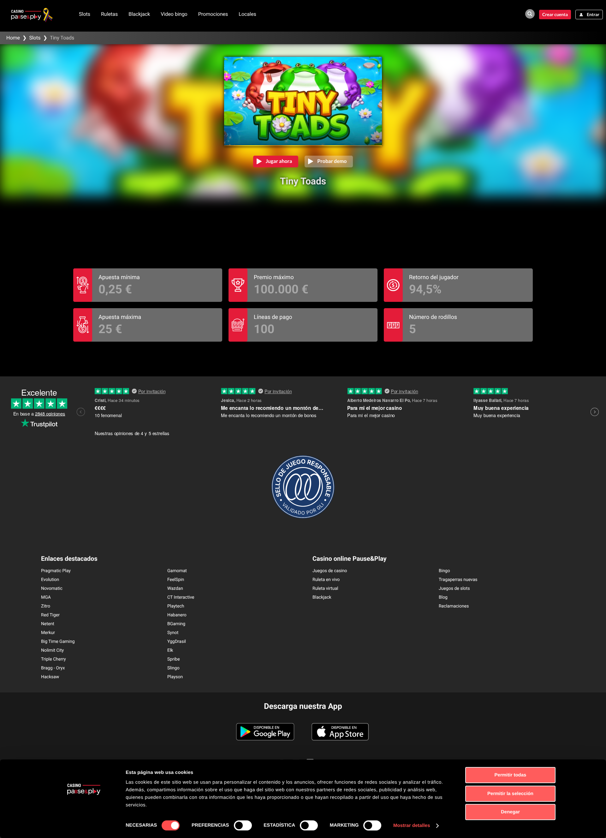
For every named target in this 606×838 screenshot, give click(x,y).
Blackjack (139, 14)
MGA (46, 597)
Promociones (213, 14)
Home (13, 38)
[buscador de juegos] (530, 14)
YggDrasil (176, 641)
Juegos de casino (329, 570)
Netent (47, 623)
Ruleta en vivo (326, 579)
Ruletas (109, 14)
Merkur (48, 632)
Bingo (444, 570)
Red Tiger (50, 615)
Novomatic (51, 588)
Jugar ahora (279, 161)
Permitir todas (510, 775)
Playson (175, 676)
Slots (84, 14)
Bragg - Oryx (53, 668)
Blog (443, 597)
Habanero (177, 615)
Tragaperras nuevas (458, 579)
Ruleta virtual (325, 588)
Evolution (50, 579)
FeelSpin (175, 579)
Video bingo (174, 14)
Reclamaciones (454, 606)
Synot (172, 632)
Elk (170, 650)
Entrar (593, 14)
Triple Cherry (53, 659)
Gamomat (177, 570)
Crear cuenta (555, 14)
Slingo (173, 668)
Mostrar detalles (411, 825)
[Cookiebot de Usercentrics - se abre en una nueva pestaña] (83, 825)
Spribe (173, 659)
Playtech (175, 606)
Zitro (45, 606)
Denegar (510, 812)
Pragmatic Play (56, 570)
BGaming (176, 623)
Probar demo (332, 161)
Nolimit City (52, 650)
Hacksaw (50, 676)
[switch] (243, 825)
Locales (247, 14)
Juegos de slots (454, 588)
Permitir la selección (510, 793)
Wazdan (175, 588)
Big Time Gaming (58, 641)
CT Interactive (180, 597)
